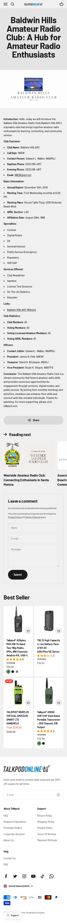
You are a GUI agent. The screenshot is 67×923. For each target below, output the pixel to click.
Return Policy (44, 815)
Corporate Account (14, 834)
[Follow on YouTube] (33, 876)
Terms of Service (32, 517)
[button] (14, 659)
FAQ (6, 815)
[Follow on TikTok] (42, 876)
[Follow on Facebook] (6, 876)
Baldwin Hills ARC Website (21, 309)
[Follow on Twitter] (15, 876)
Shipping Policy (45, 821)
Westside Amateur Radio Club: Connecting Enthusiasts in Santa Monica (26, 479)
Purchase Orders (13, 827)
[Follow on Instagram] (24, 876)
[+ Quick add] (28, 631)
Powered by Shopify (35, 912)
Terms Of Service (46, 834)
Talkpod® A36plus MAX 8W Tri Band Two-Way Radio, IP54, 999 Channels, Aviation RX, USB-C (17, 648)
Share (36, 420)
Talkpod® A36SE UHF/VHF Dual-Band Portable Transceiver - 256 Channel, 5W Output (48, 720)
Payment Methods (47, 840)
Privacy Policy (14, 517)
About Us (9, 840)
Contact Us (10, 858)
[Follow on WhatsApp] (51, 876)
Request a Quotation (15, 821)
